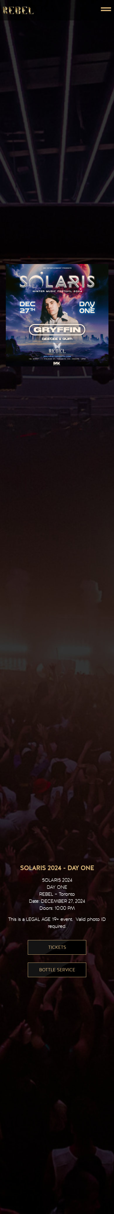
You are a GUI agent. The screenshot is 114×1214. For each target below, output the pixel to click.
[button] (84, 10)
